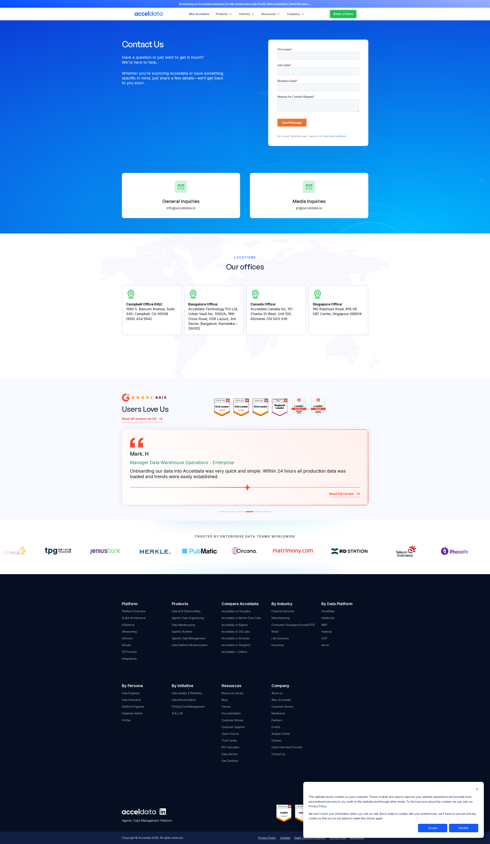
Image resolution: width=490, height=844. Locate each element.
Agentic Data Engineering (188, 618)
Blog (224, 699)
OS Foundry (129, 651)
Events (275, 727)
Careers (276, 740)
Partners (276, 720)
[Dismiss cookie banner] (477, 789)
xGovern (127, 638)
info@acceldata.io (181, 208)
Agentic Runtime (182, 631)
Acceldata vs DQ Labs (236, 631)
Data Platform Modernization (190, 645)
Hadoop (326, 631)
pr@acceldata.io (309, 208)
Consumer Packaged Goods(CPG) (293, 624)
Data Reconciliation (184, 699)
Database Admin (132, 713)
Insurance (277, 645)
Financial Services (282, 611)
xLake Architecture (134, 618)
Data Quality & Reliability (187, 693)
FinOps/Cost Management (188, 706)
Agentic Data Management (188, 638)
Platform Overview (133, 611)
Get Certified (230, 760)
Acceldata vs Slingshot (236, 645)
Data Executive (131, 699)
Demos (226, 706)
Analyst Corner (280, 733)
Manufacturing (280, 618)
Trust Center (229, 740)
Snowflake (328, 611)
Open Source (230, 733)
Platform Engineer (133, 706)
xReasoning (129, 631)
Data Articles (229, 754)
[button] (223, 511)
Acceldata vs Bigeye (235, 624)
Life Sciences (280, 638)
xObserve (128, 624)
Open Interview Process (286, 747)
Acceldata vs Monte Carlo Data (241, 618)
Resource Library (233, 693)
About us (277, 693)
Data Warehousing (183, 624)
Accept (432, 828)
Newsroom (278, 713)
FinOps (126, 720)
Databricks (328, 618)
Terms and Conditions (334, 136)
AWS (324, 624)
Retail (274, 631)
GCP (324, 638)
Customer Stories (232, 720)
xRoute (126, 645)
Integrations (129, 658)
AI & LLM (177, 713)
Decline (463, 828)
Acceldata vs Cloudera (236, 611)
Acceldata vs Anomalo (236, 638)
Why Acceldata (281, 699)
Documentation (231, 713)
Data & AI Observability (186, 611)
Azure (325, 645)
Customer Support (233, 727)
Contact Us (278, 754)
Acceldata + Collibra (234, 651)
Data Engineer (131, 693)
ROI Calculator (231, 747)
